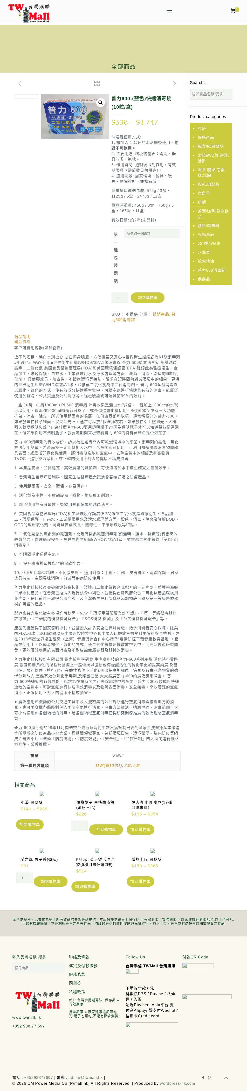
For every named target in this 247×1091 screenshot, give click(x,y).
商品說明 (22, 337)
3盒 (127, 766)
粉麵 (202, 202)
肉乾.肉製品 (209, 184)
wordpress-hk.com (177, 1083)
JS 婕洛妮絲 (209, 243)
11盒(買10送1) (108, 766)
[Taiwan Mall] (29, 12)
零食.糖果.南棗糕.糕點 (211, 172)
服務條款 (77, 974)
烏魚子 (204, 193)
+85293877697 (38, 1078)
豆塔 (202, 129)
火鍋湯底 (206, 235)
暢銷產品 (161, 314)
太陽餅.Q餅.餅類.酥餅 (213, 158)
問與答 (75, 983)
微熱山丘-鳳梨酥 (146, 859)
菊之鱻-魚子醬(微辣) (39, 859)
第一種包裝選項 (116, 258)
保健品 (204, 279)
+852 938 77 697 (28, 1026)
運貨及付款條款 (83, 966)
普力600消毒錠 (212, 270)
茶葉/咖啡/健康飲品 (213, 214)
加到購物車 (147, 298)
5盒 (136, 766)
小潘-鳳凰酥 (32, 803)
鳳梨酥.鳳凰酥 (211, 146)
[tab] (97, 337)
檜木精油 (206, 261)
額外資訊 (22, 342)
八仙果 (204, 252)
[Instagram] (210, 1078)
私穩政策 (77, 992)
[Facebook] (203, 1078)
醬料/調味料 (209, 226)
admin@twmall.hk (86, 1078)
